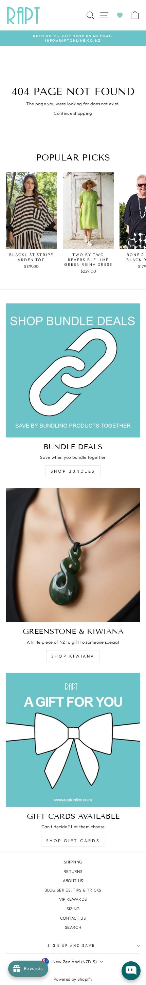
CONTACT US (73, 918)
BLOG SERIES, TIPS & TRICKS (72, 890)
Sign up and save (71, 945)
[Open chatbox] (131, 970)
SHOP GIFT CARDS (73, 840)
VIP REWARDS (73, 899)
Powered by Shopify (73, 979)
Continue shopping (73, 113)
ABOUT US (73, 880)
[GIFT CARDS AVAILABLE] (73, 740)
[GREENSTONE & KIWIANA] (73, 555)
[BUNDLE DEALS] (73, 370)
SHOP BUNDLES (73, 471)
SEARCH (73, 927)
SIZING (73, 908)
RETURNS (73, 871)
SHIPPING (73, 861)
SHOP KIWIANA (73, 656)
